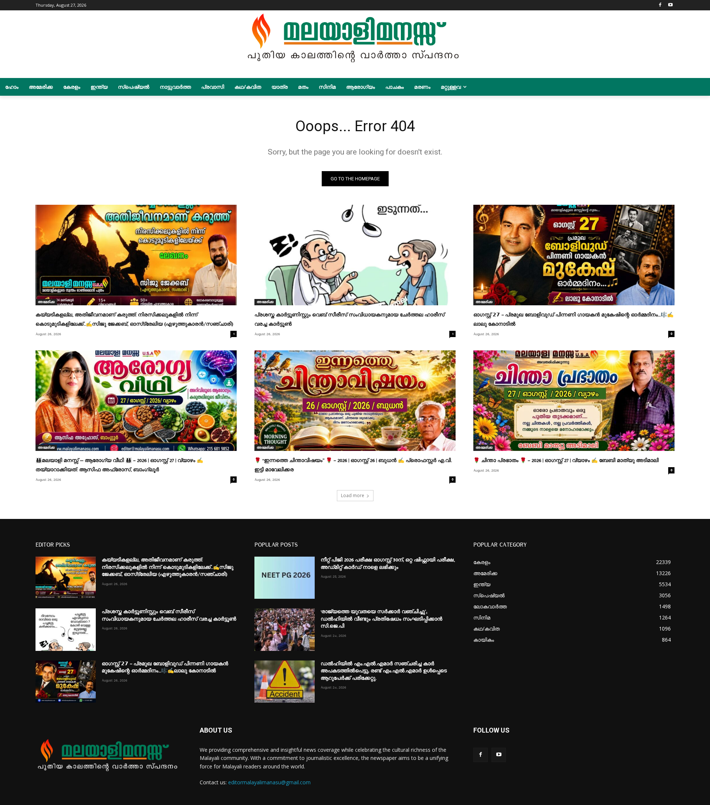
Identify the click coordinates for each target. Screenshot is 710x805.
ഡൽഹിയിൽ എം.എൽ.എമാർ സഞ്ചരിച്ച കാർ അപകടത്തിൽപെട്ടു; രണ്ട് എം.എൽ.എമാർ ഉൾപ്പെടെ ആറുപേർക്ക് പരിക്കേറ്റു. (384, 671)
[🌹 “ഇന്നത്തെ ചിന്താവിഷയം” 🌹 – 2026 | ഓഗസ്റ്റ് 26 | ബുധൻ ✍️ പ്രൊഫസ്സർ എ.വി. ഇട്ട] (355, 400)
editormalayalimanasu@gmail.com (269, 782)
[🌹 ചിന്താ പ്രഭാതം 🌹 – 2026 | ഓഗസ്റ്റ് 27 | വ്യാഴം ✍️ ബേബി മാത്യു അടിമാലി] (573, 400)
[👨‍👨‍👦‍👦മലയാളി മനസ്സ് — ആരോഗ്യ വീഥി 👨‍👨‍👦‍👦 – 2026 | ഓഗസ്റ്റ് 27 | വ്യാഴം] (136, 400)
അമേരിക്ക (46, 302)
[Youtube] (670, 5)
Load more (352, 495)
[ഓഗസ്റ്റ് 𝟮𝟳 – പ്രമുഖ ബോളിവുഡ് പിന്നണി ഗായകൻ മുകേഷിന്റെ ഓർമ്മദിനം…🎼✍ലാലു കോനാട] (573, 255)
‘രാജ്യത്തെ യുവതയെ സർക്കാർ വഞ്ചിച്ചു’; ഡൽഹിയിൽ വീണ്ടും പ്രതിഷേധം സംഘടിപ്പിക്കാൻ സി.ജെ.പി (381, 619)
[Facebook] (660, 5)
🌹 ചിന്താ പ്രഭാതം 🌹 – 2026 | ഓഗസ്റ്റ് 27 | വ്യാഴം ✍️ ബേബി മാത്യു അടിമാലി (566, 460)
